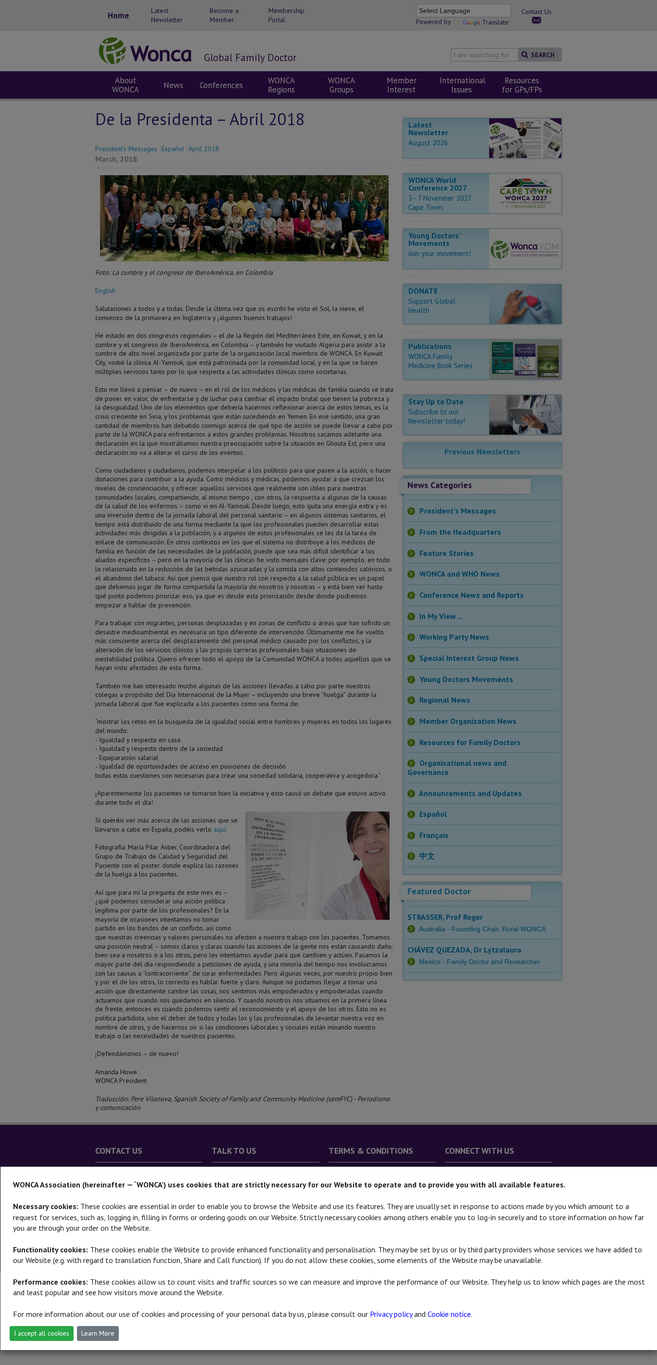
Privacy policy (391, 1314)
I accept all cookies (41, 1333)
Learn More (97, 1333)
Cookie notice (449, 1314)
